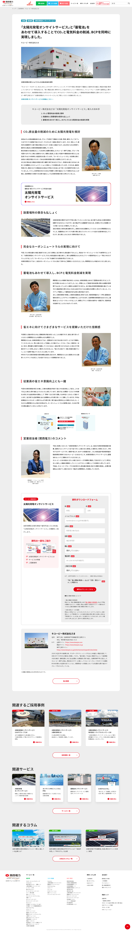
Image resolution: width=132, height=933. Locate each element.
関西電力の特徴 (105, 878)
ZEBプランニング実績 (107, 905)
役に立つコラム (90, 881)
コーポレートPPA (30, 887)
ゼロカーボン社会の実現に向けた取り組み (112, 903)
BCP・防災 (65, 3)
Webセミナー (90, 883)
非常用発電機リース (71, 886)
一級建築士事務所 (106, 901)
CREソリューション (107, 909)
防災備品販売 (70, 902)
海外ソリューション (30, 894)
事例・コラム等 (84, 3)
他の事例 (66, 681)
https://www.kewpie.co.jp (74, 645)
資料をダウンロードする (85, 589)
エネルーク (28, 909)
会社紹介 (92, 3)
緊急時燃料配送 (70, 881)
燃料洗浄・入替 (70, 891)
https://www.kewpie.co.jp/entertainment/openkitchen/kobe (77, 650)
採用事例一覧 (66, 755)
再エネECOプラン (30, 889)
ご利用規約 (104, 881)
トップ (14, 8)
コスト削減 (53, 3)
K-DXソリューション (30, 911)
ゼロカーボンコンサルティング (33, 881)
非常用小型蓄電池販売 (72, 882)
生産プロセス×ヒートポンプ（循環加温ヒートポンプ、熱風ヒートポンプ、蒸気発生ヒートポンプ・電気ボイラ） (34, 920)
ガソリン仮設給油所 (71, 901)
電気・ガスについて (106, 887)
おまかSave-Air (30, 908)
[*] (103, 581)
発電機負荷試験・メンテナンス (73, 887)
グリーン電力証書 (30, 892)
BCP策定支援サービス (72, 904)
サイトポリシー (105, 883)
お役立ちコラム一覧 (66, 859)
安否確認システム (71, 899)
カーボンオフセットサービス (32, 891)
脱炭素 (42, 3)
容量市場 (104, 898)
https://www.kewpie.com (73, 642)
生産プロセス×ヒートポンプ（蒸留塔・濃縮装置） (32, 924)
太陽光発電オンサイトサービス (33, 886)
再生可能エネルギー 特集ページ (33, 884)
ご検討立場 (68, 566)
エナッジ (50, 889)
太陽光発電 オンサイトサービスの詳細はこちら (36, 99)
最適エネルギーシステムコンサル (33, 914)
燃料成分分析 (70, 889)
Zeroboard (28, 882)
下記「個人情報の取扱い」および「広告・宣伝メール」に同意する (84, 581)
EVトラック (28, 902)
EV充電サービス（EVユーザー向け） (33, 904)
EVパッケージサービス (31, 899)
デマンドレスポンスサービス (54, 894)
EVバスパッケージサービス (32, 901)
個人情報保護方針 (106, 885)
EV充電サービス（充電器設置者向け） (34, 906)
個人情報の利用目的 (91, 602)
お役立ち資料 (90, 885)
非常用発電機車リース (72, 884)
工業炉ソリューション (31, 916)
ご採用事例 (20, 8)
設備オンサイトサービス (31, 912)
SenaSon (50, 881)
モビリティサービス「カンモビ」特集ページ (33, 896)
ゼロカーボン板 (105, 907)
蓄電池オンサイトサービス (53, 884)
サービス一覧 (74, 3)
